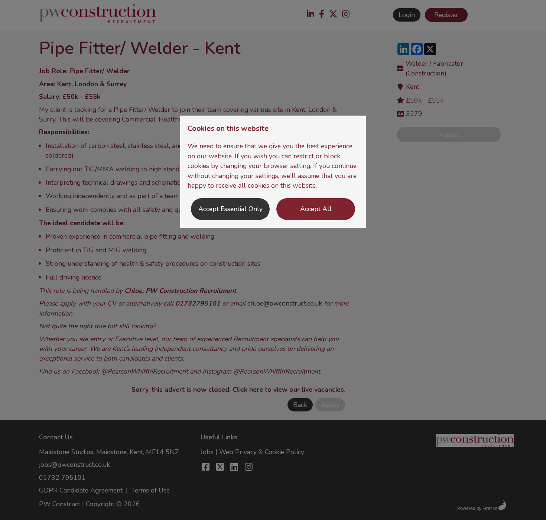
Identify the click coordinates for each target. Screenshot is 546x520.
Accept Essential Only (230, 208)
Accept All (316, 208)
